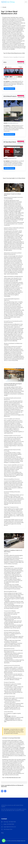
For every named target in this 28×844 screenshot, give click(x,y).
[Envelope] (2, 791)
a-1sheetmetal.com (12, 79)
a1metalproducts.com (13, 123)
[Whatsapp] (5, 791)
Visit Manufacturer (9, 88)
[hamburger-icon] (25, 2)
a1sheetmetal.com (12, 158)
